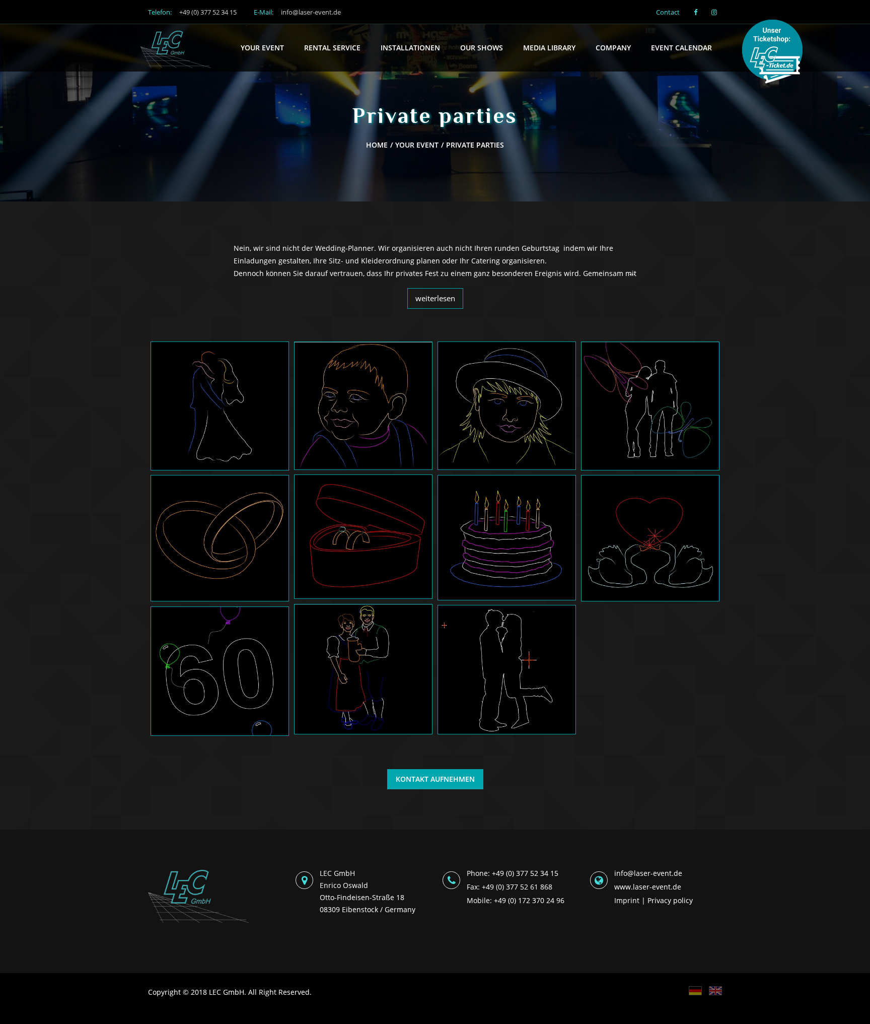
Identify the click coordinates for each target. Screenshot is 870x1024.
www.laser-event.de (647, 887)
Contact (668, 12)
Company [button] (613, 47)
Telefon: (192, 12)
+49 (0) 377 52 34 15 (525, 873)
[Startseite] (175, 36)
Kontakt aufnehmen (435, 779)
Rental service (332, 47)
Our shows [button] (481, 47)
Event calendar (681, 47)
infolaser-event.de (648, 873)
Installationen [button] (410, 47)
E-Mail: (297, 12)
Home (377, 145)
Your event (417, 145)
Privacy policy (670, 900)
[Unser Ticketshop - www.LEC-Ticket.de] (776, 53)
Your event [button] (262, 47)
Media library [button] (549, 47)
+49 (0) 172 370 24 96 (529, 900)
